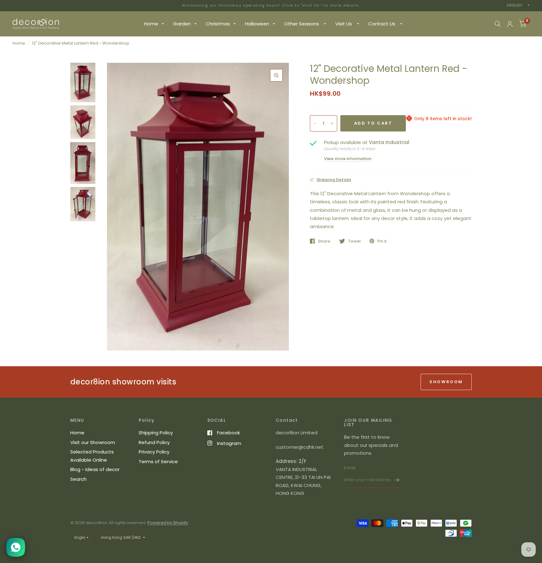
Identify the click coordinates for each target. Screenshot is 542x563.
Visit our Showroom (92, 442)
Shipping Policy (156, 432)
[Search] (498, 23)
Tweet (354, 241)
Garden (182, 23)
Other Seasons (302, 23)
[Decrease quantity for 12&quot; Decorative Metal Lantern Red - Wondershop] (315, 123)
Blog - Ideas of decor (95, 469)
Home (151, 23)
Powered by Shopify (167, 523)
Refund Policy (154, 442)
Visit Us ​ (344, 23)
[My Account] (510, 23)
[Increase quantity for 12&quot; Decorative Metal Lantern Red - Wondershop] (332, 123)
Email (349, 468)
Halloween (257, 23)
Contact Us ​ (382, 23)
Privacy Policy (154, 451)
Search (78, 479)
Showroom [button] (446, 382)
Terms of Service (158, 461)
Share (324, 241)
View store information (347, 159)
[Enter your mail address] (397, 480)
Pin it (381, 241)
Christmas (218, 23)
